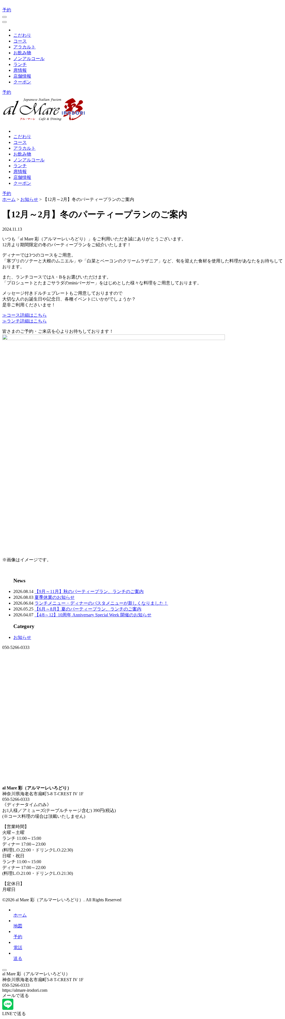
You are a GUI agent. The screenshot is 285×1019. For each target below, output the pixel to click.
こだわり (22, 35)
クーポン (22, 82)
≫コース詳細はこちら (24, 315)
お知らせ (22, 637)
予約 (6, 10)
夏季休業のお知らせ (55, 597)
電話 (17, 947)
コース (20, 41)
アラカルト (24, 47)
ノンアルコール (29, 58)
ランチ (20, 64)
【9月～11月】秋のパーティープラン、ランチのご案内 (89, 591)
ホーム (20, 915)
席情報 (20, 70)
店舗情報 (22, 76)
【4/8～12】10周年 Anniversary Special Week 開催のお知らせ (93, 614)
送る (17, 958)
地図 (17, 926)
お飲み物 (22, 52)
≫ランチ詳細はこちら (24, 321)
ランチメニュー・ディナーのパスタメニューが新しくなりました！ (101, 603)
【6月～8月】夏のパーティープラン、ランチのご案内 (88, 609)
